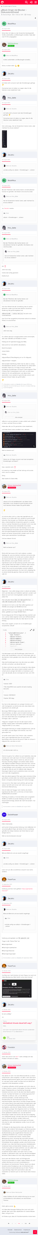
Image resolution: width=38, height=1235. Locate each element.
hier (17, 1056)
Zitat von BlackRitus (12, 55)
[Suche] (26, 2)
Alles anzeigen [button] (19, 417)
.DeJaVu (6, 208)
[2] (3, 635)
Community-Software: (19, 1232)
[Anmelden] (31, 2)
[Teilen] (35, 18)
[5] (3, 640)
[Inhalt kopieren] (33, 630)
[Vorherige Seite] (9, 1223)
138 (19, 1223)
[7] (3, 644)
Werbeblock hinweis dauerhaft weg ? (17, 1023)
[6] (3, 642)
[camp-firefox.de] (2, 2)
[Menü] (35, 2)
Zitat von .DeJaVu (11, 109)
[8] (3, 646)
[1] (3, 633)
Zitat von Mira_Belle (12, 196)
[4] (3, 639)
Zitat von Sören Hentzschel (14, 746)
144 (26, 1223)
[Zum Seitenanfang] (35, 1232)
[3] (3, 637)
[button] (31, 630)
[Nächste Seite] (29, 1223)
